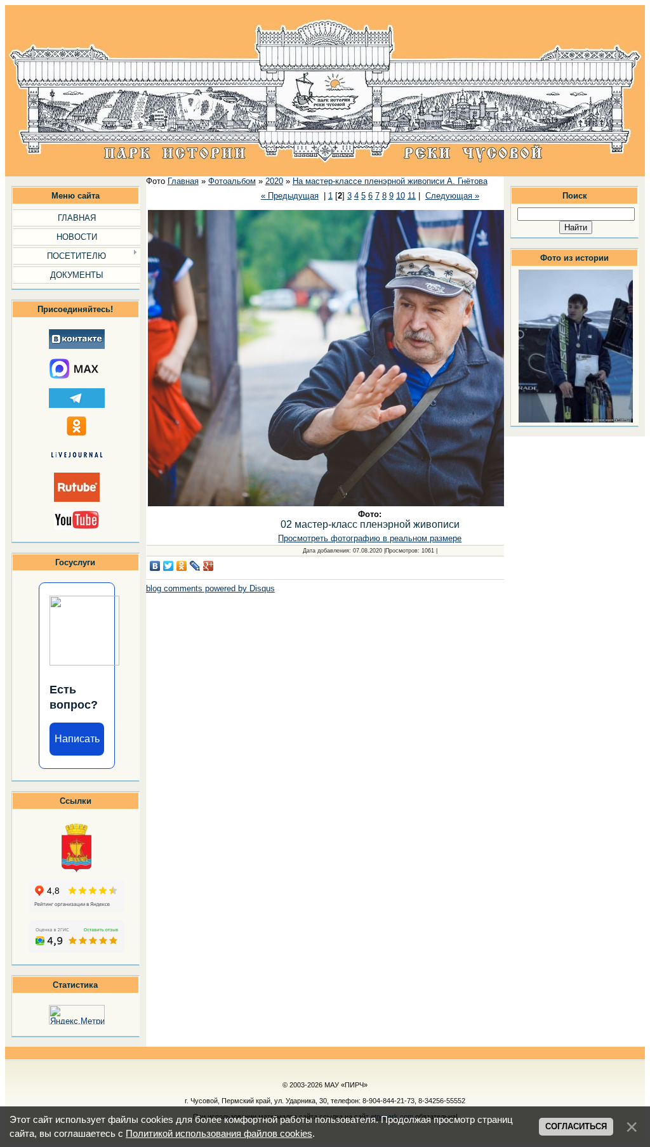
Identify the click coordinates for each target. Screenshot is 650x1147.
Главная (183, 181)
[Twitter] (168, 566)
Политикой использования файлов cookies (219, 1134)
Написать (77, 738)
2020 (274, 181)
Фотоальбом (232, 181)
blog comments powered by (210, 588)
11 (412, 195)
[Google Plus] (208, 566)
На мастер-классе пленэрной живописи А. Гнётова (390, 181)
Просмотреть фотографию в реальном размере (369, 538)
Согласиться (576, 1126)
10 (400, 195)
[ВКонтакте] (155, 566)
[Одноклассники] (182, 566)
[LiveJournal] (195, 566)
